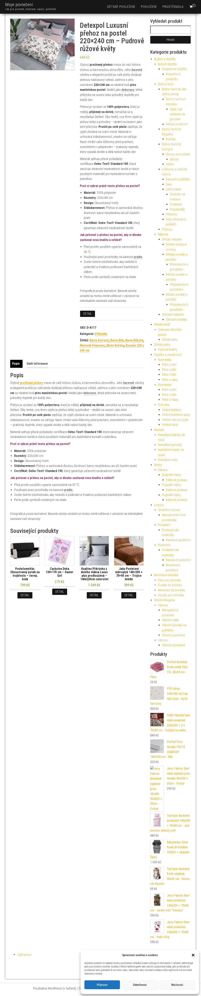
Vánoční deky (170, 620)
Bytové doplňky (167, 64)
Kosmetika (164, 360)
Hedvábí (159, 430)
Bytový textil (165, 84)
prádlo (138, 257)
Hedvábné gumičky (170, 445)
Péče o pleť (169, 364)
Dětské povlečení (121, 7)
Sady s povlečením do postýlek (177, 114)
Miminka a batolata (166, 575)
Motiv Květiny (115, 345)
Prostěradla (173, 7)
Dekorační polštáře (178, 179)
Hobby (158, 465)
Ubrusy (174, 159)
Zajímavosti (24, 954)
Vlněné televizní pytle (175, 420)
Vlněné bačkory (171, 410)
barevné (137, 70)
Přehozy (167, 229)
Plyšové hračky (167, 349)
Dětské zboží (162, 324)
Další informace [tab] (37, 363)
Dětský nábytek (171, 239)
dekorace (128, 90)
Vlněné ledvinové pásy (176, 415)
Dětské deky (169, 339)
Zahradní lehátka (176, 319)
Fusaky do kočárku (170, 585)
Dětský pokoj (162, 344)
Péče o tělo (169, 370)
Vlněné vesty (170, 425)
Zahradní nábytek (173, 314)
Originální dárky (171, 475)
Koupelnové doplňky (174, 69)
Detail (87, 314)
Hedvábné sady (167, 460)
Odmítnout (140, 985)
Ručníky (171, 139)
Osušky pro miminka (171, 595)
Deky (169, 184)
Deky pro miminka (169, 580)
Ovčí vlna (163, 405)
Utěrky (170, 164)
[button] (193, 955)
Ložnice (159, 505)
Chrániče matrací (169, 510)
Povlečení (149, 7)
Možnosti (177, 985)
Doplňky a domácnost (168, 354)
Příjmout (102, 985)
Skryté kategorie (164, 600)
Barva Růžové (134, 340)
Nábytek (163, 234)
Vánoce (163, 605)
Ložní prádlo (173, 189)
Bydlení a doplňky (165, 59)
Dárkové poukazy (176, 480)
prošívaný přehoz (31, 383)
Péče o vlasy (170, 380)
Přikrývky (101, 334)
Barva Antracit (99, 340)
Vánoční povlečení (173, 635)
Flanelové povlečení (178, 540)
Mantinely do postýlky (171, 590)
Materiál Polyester (92, 345)
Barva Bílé (117, 340)
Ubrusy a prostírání (178, 154)
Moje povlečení (19, 4)
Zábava (162, 470)
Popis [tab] (16, 363)
